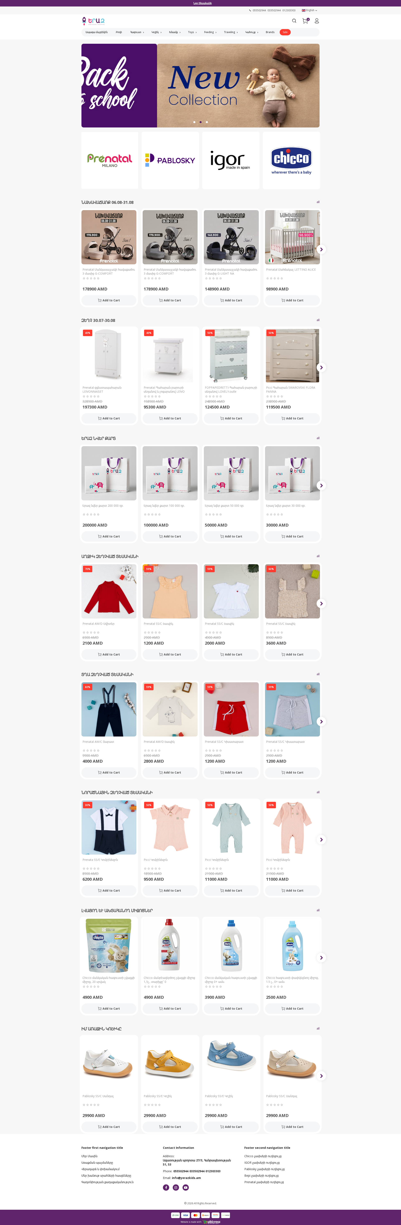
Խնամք (173, 32)
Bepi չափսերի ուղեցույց (261, 1175)
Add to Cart (111, 300)
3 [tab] (207, 122)
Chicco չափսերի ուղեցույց (263, 1156)
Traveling (229, 32)
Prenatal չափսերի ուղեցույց (264, 1182)
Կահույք (250, 32)
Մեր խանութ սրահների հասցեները (106, 1175)
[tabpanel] (200, 88)
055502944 (180, 1171)
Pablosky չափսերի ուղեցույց (264, 1169)
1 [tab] (194, 122)
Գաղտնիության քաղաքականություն (107, 1182)
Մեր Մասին (89, 1156)
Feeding (209, 32)
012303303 (213, 1171)
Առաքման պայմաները (97, 1163)
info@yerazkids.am (186, 1178)
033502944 (196, 1171)
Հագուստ (135, 32)
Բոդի (119, 32)
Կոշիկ (155, 32)
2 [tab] (200, 122)
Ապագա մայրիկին (97, 32)
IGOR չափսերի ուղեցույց (262, 1163)
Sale (285, 32)
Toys (191, 32)
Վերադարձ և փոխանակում (100, 1169)
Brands (270, 32)
